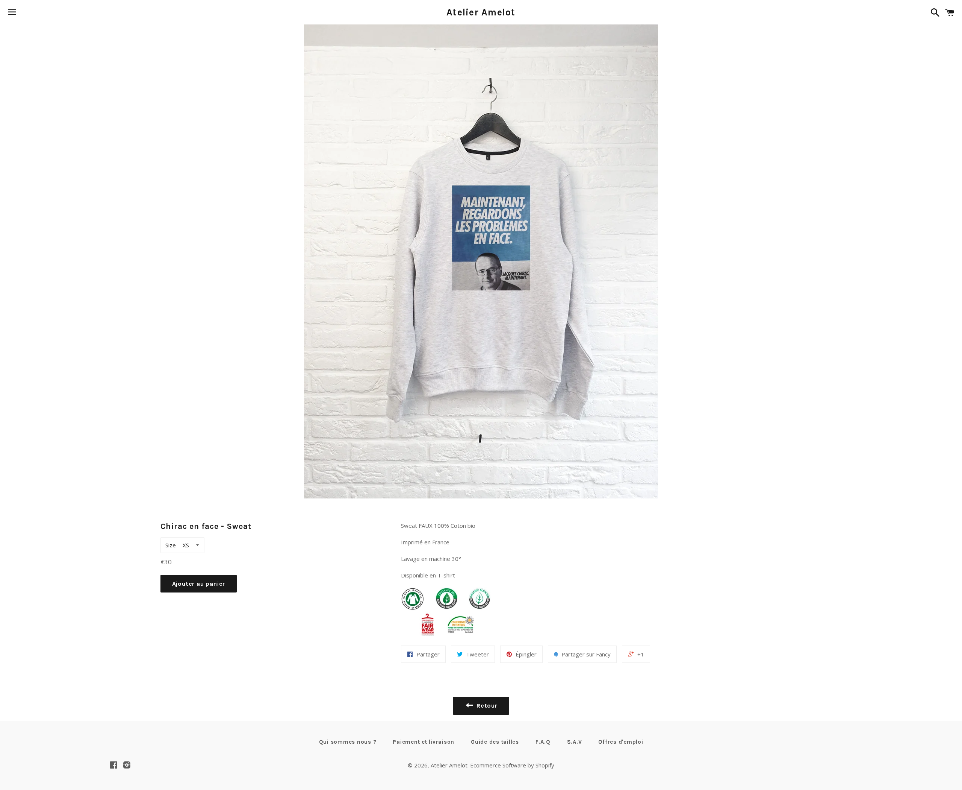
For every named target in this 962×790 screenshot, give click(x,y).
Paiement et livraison (423, 741)
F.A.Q (543, 741)
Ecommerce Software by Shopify (512, 765)
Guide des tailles (495, 741)
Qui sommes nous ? (348, 741)
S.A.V (574, 741)
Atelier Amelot (481, 12)
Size (170, 545)
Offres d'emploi (620, 741)
